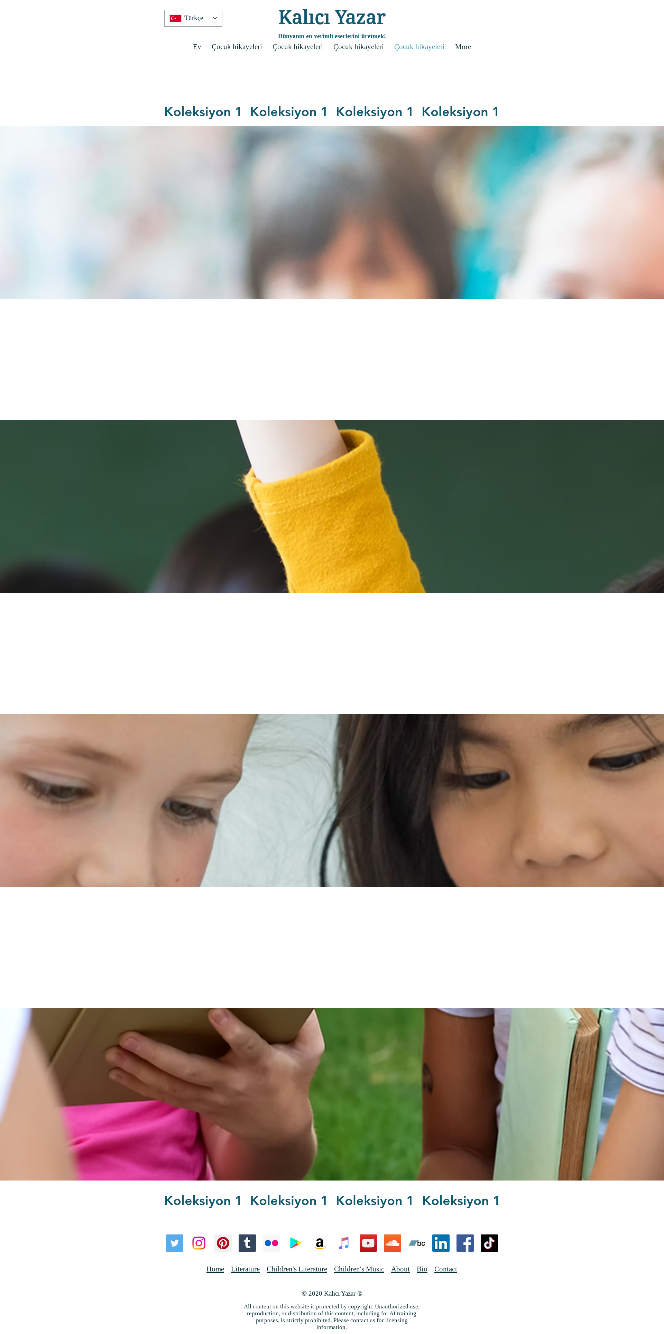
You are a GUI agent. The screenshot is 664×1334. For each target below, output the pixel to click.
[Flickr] (271, 1243)
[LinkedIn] (441, 1243)
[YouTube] (368, 1243)
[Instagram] (199, 1243)
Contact (445, 1269)
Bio (422, 1269)
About (400, 1269)
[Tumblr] (247, 1243)
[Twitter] (174, 1243)
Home (215, 1269)
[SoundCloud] (392, 1243)
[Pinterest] (223, 1243)
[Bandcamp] (416, 1243)
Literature (245, 1269)
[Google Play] (295, 1243)
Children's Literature (297, 1269)
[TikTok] (489, 1243)
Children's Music (359, 1269)
